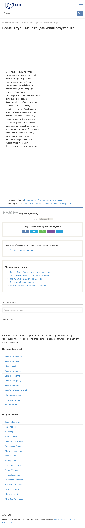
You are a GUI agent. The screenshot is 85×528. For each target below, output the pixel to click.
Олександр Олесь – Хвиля (22, 282)
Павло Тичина (11, 470)
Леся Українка (11, 431)
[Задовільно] (10, 212)
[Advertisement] (42, 52)
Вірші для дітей (12, 366)
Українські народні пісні (16, 390)
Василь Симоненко (14, 441)
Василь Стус (46, 219)
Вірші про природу (13, 371)
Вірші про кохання (13, 356)
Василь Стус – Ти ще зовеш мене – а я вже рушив (48, 203)
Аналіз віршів (11, 405)
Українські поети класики (21, 250)
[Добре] (13, 212)
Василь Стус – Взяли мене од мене (26, 279)
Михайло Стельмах (14, 499)
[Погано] (7, 212)
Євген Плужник (12, 489)
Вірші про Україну (13, 381)
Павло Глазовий (12, 475)
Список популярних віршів (64, 520)
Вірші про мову (12, 385)
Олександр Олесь (13, 465)
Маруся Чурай (11, 494)
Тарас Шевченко (12, 422)
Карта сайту (7, 522)
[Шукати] (80, 13)
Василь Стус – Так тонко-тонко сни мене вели (31, 272)
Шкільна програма (13, 395)
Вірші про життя (12, 376)
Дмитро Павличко (13, 484)
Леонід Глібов (11, 460)
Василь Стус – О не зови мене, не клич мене (44, 200)
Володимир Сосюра (14, 446)
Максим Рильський (14, 451)
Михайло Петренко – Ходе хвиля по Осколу (30, 275)
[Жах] (4, 212)
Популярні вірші (12, 400)
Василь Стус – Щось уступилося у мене (28, 285)
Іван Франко (10, 427)
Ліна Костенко (11, 436)
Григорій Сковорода (14, 480)
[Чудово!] (17, 212)
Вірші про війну (12, 361)
